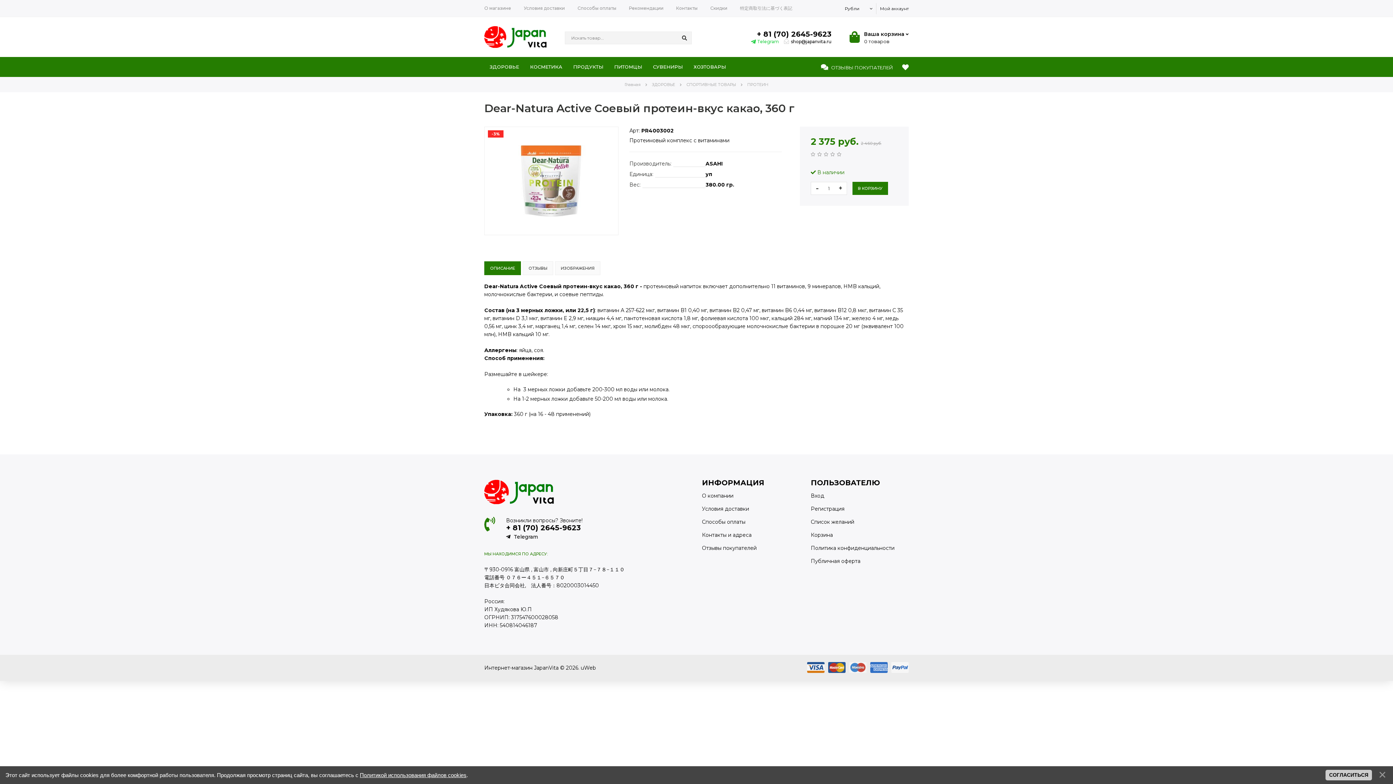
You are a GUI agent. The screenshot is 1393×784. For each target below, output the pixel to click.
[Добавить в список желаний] (490, 241)
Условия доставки (725, 509)
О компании (718, 496)
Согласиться (1348, 775)
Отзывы (861, 67)
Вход (817, 496)
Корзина (822, 535)
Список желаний (832, 522)
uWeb (588, 668)
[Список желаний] (905, 68)
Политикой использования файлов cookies (413, 775)
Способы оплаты (723, 522)
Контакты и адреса (727, 535)
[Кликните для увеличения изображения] (551, 181)
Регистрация (828, 509)
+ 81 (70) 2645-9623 (794, 34)
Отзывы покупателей (729, 548)
